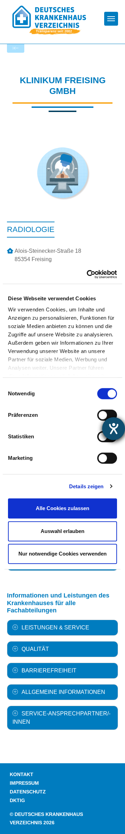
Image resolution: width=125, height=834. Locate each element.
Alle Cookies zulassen (62, 508)
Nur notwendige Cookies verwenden (62, 554)
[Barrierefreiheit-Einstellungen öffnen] (113, 428)
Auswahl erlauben (62, 531)
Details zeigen (86, 486)
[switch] (107, 415)
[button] (62, 627)
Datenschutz (28, 791)
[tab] (62, 627)
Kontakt (21, 774)
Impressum (24, 783)
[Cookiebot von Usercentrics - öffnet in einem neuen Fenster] (88, 274)
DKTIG (17, 800)
